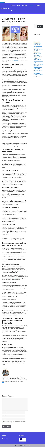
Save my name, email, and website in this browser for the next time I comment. (15, 422)
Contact (4, 435)
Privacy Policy (5, 438)
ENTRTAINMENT (15, 5)
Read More (2, 2)
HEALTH (31, 5)
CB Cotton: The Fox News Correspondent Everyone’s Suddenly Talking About (38, 73)
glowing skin (15, 60)
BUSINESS (38, 5)
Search (35, 24)
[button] (12, 10)
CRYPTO (24, 5)
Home (3, 436)
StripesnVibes (5, 8)
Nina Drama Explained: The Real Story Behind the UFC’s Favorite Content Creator (38, 50)
